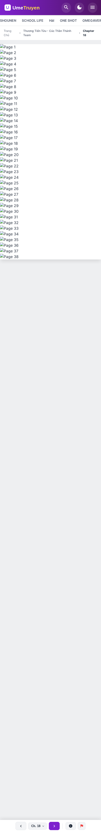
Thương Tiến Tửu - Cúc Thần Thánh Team (47, 33)
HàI (51, 20)
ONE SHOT (68, 20)
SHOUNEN (8, 20)
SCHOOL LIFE (32, 20)
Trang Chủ (7, 33)
